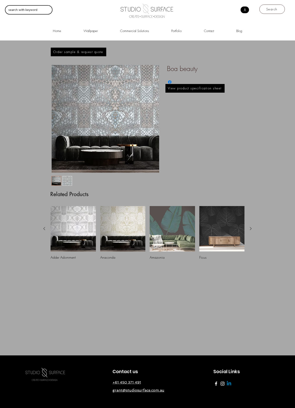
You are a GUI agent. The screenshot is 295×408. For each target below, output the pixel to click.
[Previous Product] (44, 228)
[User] (245, 9)
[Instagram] (222, 383)
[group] (147, 233)
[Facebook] (216, 383)
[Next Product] (250, 228)
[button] (134, 29)
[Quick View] (73, 229)
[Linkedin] (229, 383)
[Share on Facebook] (169, 82)
